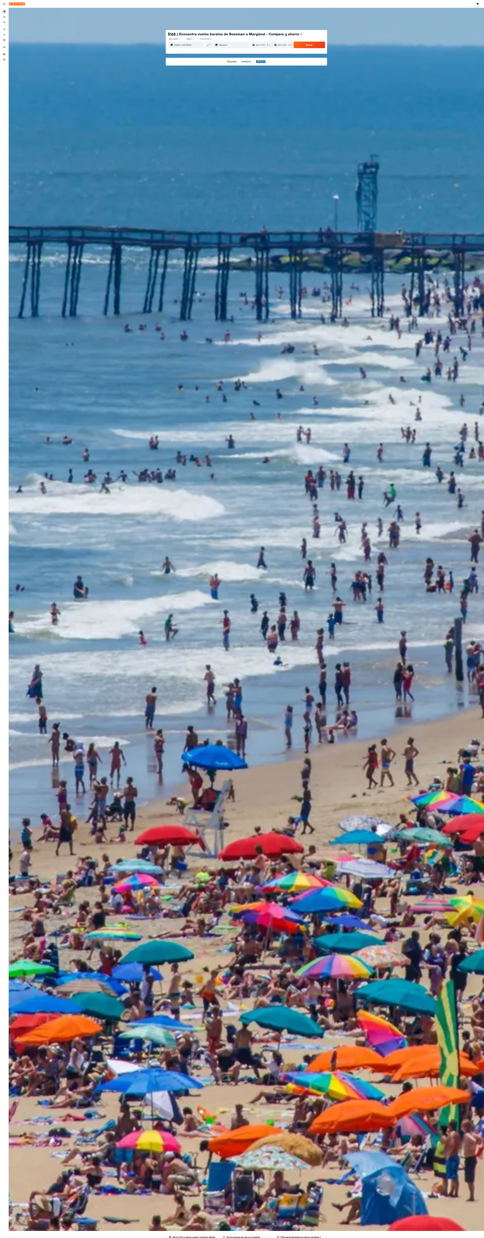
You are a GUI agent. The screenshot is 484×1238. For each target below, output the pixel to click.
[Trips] (4, 47)
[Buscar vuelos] (4, 11)
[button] (4, 4)
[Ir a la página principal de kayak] (17, 3)
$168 (172, 34)
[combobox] (174, 39)
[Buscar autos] (4, 22)
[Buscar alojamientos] (4, 16)
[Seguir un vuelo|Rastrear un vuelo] (4, 34)
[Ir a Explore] (4, 29)
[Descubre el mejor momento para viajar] (4, 39)
